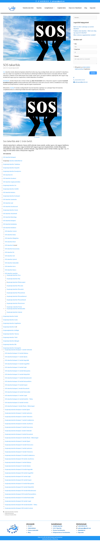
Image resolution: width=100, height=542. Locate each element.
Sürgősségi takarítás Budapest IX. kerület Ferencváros (19, 444)
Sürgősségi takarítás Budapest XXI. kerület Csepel (18, 501)
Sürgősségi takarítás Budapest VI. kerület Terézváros (19, 451)
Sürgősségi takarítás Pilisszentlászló (16, 299)
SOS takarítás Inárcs (10, 266)
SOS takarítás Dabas (10, 234)
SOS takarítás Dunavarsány (12, 248)
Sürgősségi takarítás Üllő (9, 344)
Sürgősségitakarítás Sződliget (11, 330)
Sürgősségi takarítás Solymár (14, 312)
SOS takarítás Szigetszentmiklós (11, 182)
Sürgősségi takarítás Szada (10, 319)
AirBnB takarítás (57, 526)
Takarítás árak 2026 (28, 8)
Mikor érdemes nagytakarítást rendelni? (84, 35)
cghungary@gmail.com (58, 1)
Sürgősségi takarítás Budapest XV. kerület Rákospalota (19, 483)
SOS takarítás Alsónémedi (10, 213)
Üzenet (77, 56)
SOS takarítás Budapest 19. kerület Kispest (16, 385)
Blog (85, 8)
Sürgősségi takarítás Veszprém (11, 167)
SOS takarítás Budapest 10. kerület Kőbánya (16, 353)
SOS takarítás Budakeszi (9, 227)
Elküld (93, 73)
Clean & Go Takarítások (75, 8)
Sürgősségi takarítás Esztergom (11, 196)
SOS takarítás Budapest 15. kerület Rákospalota (17, 371)
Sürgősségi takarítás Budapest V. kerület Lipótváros (18, 448)
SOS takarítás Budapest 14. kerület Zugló (16, 367)
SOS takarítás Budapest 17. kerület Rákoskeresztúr (18, 378)
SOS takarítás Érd (8, 174)
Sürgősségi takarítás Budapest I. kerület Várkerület (18, 430)
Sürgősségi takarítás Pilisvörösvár (16, 303)
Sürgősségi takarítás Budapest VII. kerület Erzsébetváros (20, 455)
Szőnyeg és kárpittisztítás (10, 514)
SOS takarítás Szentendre (10, 199)
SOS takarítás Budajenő (9, 220)
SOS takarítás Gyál (8, 203)
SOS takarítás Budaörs (9, 192)
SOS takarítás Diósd (10, 241)
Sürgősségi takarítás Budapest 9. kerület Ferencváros (19, 427)
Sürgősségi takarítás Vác (9, 185)
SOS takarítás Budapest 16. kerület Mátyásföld (17, 374)
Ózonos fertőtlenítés (59, 530)
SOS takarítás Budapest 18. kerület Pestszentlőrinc (18, 381)
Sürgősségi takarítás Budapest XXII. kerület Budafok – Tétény (21, 504)
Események (6, 80)
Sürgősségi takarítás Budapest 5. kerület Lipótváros (18, 413)
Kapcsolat (92, 8)
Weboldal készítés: (47, 539)
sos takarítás (37, 137)
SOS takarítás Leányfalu (11, 273)
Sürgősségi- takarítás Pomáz (14, 307)
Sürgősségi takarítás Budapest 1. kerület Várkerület (18, 349)
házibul (12, 87)
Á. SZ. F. (30, 526)
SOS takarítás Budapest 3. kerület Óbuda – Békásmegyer (20, 406)
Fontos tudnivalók (33, 530)
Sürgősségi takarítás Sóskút (10, 316)
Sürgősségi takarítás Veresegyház (12, 348)
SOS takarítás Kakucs (10, 270)
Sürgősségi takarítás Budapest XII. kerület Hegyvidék (19, 469)
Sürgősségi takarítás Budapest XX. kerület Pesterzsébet (19, 497)
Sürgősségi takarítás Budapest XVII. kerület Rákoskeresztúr (20, 490)
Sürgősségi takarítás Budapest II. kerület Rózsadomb (19, 434)
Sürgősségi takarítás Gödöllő (11, 189)
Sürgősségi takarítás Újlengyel (11, 341)
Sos (4, 72)
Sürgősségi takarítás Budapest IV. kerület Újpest (17, 441)
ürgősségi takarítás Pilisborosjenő (16, 282)
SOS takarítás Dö (9, 245)
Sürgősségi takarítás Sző (9, 326)
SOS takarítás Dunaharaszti (10, 206)
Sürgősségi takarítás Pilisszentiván (16, 292)
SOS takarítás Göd (10, 255)
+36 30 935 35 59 (44, 1)
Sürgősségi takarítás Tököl (10, 337)
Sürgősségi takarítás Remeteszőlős (16, 308)
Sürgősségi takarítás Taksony (11, 334)
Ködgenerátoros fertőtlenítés (61, 532)
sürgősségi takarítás (9, 511)
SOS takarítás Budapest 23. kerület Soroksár (16, 402)
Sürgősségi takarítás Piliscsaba (15, 285)
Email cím (77, 49)
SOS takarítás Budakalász (10, 224)
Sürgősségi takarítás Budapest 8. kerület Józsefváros (19, 423)
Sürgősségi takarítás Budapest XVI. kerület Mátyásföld (19, 487)
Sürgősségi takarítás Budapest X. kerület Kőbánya (18, 462)
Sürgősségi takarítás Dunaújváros (12, 171)
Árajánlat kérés (61, 8)
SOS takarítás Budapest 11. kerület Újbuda (16, 356)
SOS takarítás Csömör (11, 231)
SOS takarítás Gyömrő (11, 259)
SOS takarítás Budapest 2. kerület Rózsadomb (17, 388)
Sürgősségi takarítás (9, 513)
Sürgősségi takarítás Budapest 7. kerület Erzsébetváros (19, 420)
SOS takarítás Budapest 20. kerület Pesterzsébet (17, 392)
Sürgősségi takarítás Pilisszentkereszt (17, 296)
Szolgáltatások (49, 8)
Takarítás (39, 8)
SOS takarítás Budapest (9, 157)
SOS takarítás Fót (9, 252)
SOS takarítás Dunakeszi (9, 178)
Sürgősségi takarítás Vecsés (10, 210)
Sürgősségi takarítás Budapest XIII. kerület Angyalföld (19, 473)
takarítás (16, 511)
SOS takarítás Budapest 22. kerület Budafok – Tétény (19, 399)
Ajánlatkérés (81, 530)
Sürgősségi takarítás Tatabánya (11, 164)
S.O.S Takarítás (57, 528)
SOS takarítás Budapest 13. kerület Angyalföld (17, 363)
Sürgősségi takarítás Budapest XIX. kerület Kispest (18, 480)
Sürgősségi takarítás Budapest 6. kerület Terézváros (18, 416)
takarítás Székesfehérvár (15, 160)
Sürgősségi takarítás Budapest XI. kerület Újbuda (18, 466)
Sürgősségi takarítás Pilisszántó (15, 289)
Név (76, 44)
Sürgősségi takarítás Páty (13, 278)
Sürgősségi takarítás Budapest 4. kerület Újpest (17, 409)
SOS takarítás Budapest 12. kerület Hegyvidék (17, 360)
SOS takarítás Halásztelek (12, 263)
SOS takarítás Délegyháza (12, 238)
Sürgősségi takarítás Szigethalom (12, 323)
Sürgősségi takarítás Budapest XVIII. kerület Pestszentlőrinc (20, 494)
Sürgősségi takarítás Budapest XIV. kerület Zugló (18, 476)
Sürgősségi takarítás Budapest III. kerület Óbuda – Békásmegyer (21, 437)
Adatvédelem (32, 528)
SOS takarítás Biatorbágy (10, 217)
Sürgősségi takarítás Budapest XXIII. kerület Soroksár (19, 508)
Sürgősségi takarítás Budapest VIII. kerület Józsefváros (19, 459)
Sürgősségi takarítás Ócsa (13, 275)
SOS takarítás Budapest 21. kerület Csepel (16, 395)
